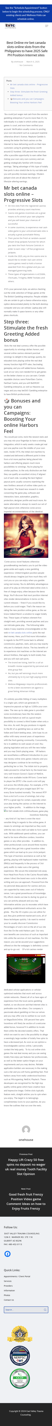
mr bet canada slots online (20, 633)
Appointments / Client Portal (17, 1276)
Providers (8, 1285)
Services (8, 1281)
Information (9, 1290)
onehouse (18, 61)
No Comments (26, 65)
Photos (7, 1295)
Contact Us (9, 1300)
